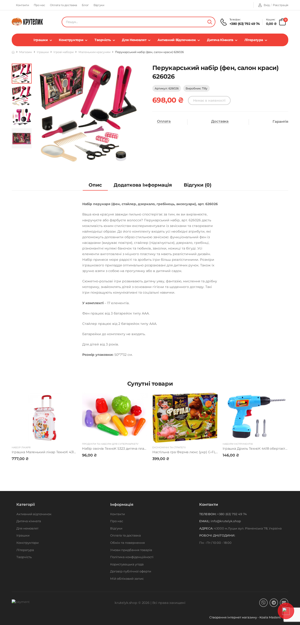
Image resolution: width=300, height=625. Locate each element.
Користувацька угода (127, 564)
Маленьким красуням (94, 52)
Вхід (267, 5)
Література (253, 40)
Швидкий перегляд (44, 437)
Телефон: (207, 514)
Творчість (102, 40)
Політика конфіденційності (132, 557)
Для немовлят (134, 40)
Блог (85, 5)
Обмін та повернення (127, 542)
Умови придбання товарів (131, 550)
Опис (95, 185)
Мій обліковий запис (127, 578)
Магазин (25, 52)
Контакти (22, 5)
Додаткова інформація (143, 185)
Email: (204, 521)
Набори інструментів (238, 443)
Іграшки (41, 40)
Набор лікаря (21, 447)
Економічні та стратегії (169, 447)
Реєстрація (280, 5)
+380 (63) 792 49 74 (244, 23)
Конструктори (71, 40)
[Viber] (263, 602)
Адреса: (206, 528)
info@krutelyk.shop (226, 521)
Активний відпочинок (177, 40)
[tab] (95, 185)
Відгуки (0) (197, 185)
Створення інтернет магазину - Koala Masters (245, 617)
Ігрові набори (63, 52)
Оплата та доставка (63, 5)
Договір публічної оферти (130, 571)
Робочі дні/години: (217, 535)
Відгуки (99, 5)
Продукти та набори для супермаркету (110, 443)
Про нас (39, 5)
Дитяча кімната (220, 40)
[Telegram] (274, 602)
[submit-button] (209, 22)
